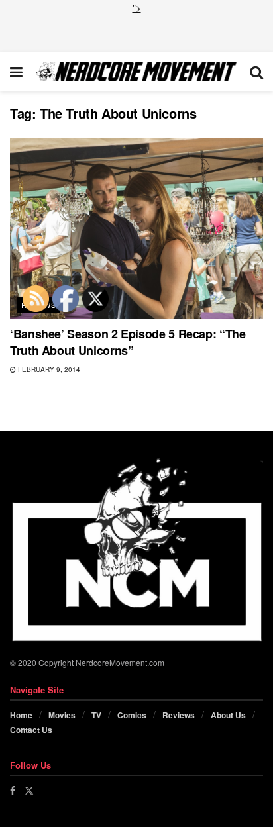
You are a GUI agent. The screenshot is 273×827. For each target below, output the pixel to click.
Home (21, 715)
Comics (131, 715)
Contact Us (31, 730)
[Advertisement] (136, 31)
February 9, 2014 (48, 369)
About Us (228, 715)
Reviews (178, 715)
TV (96, 715)
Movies (62, 715)
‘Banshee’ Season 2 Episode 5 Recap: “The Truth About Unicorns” (128, 342)
